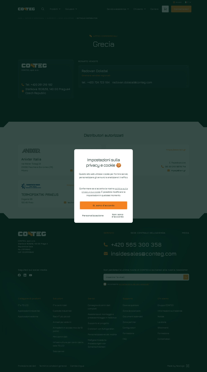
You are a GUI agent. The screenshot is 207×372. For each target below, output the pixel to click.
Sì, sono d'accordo (103, 205)
